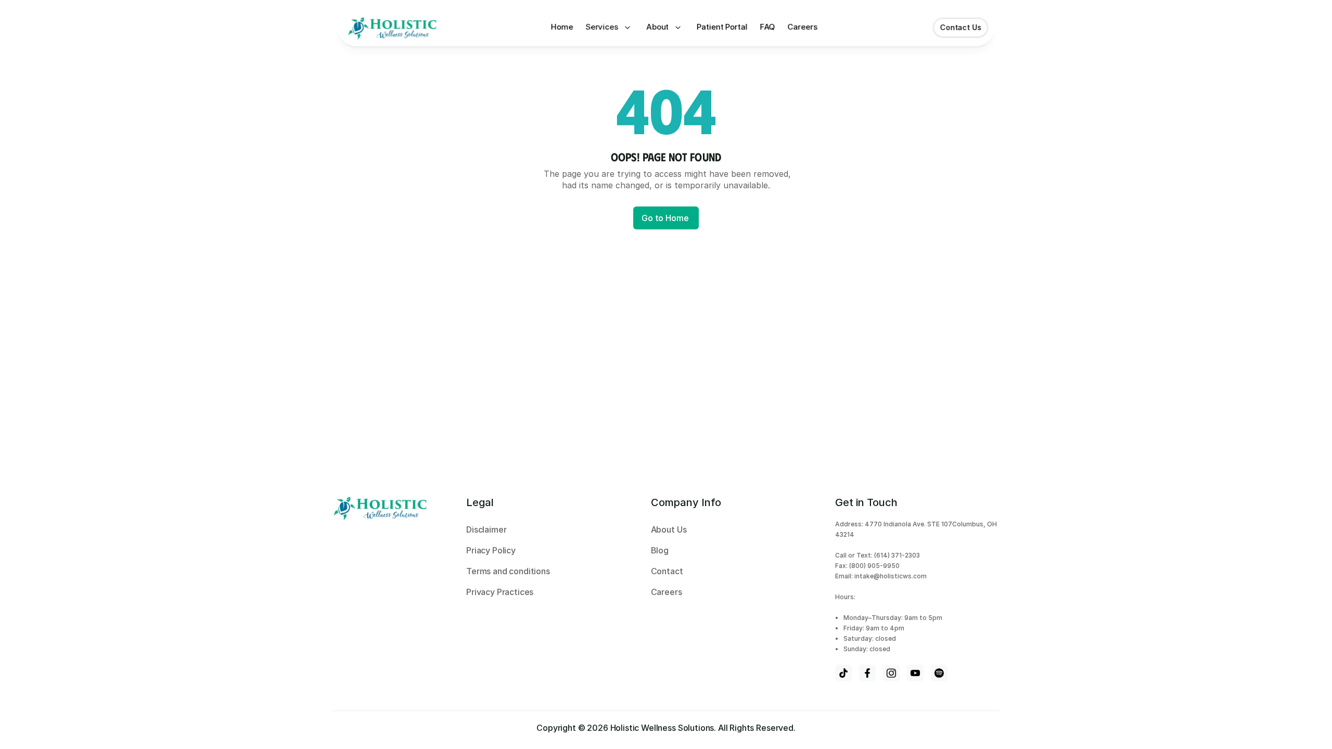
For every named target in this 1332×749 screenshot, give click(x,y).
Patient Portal (722, 27)
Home (561, 27)
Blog (661, 550)
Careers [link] (804, 27)
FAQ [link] (768, 27)
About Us (670, 529)
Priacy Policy (492, 550)
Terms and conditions (508, 571)
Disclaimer (486, 529)
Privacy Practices (499, 592)
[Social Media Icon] (843, 673)
